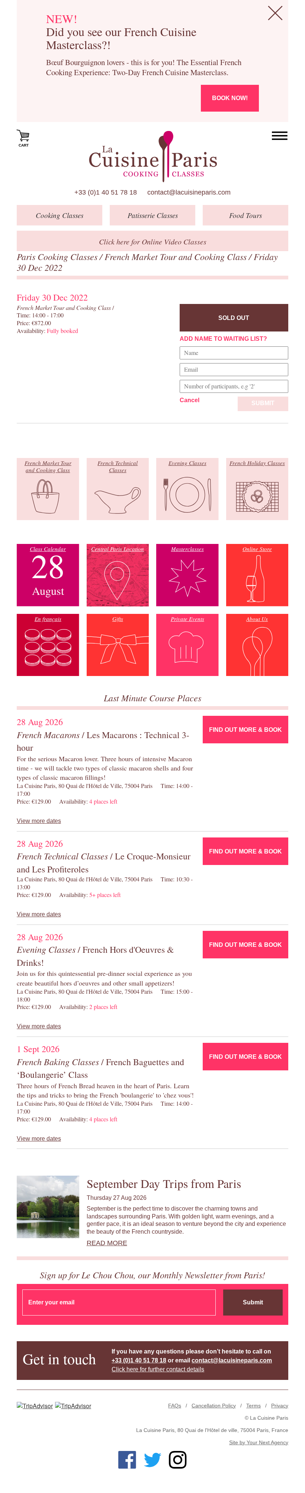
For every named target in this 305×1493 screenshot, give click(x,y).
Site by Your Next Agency (258, 1442)
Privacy (279, 1406)
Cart (24, 145)
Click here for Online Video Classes (152, 241)
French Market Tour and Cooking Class (177, 256)
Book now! (230, 98)
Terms (253, 1406)
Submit (262, 403)
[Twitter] (152, 1460)
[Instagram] (178, 1460)
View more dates (39, 821)
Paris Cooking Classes (58, 256)
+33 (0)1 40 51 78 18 (105, 192)
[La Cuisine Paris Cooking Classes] (153, 156)
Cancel (189, 400)
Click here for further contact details (158, 1369)
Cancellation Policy (214, 1406)
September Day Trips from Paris (164, 1183)
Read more (107, 1243)
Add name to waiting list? (223, 339)
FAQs (174, 1406)
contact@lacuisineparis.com (189, 192)
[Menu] (280, 136)
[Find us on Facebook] (127, 1460)
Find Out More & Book (245, 730)
